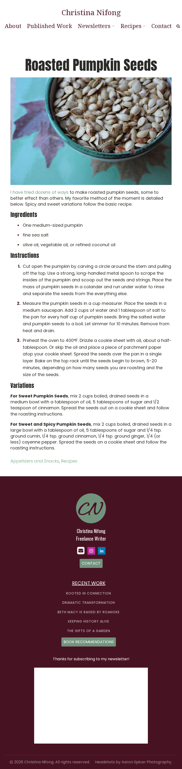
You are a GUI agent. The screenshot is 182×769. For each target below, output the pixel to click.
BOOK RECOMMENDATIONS (89, 642)
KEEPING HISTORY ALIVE (88, 621)
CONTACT (91, 563)
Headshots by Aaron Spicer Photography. (133, 762)
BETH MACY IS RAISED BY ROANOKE (89, 612)
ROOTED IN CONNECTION (88, 593)
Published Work (49, 26)
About (13, 26)
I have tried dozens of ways (39, 192)
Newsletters (94, 26)
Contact (161, 26)
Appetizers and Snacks (34, 461)
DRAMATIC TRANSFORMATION (88, 602)
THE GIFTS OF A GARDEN (88, 631)
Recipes (131, 26)
